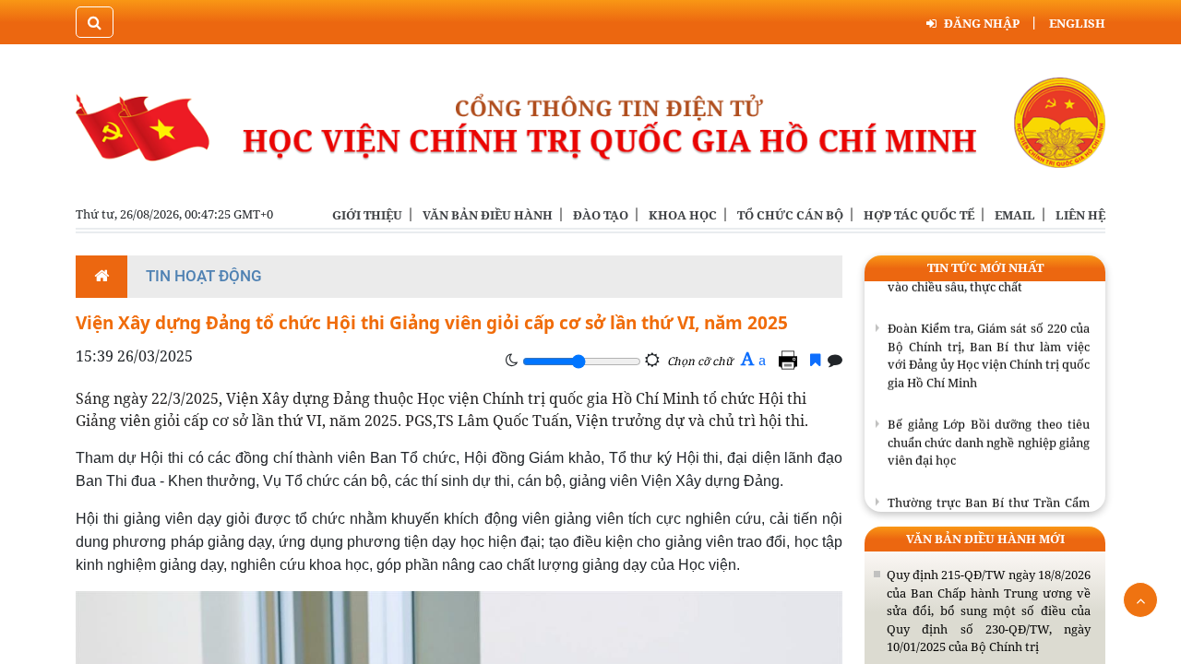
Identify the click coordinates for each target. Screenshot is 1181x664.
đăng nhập (982, 23)
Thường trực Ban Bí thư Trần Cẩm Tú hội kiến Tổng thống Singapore (989, 508)
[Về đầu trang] (1140, 600)
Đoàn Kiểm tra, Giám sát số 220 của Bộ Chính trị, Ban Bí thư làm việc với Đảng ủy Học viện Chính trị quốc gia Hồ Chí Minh (989, 351)
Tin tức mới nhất (985, 267)
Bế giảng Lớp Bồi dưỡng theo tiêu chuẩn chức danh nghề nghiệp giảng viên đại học (989, 438)
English (1077, 23)
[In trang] (791, 360)
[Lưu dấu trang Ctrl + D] (815, 360)
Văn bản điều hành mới (985, 538)
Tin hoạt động (204, 276)
